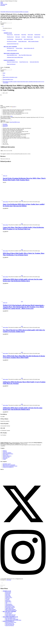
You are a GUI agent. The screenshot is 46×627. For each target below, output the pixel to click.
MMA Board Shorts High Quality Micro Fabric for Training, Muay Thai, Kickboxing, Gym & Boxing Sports (23, 254)
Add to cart (3, 120)
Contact (4, 459)
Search (2, 24)
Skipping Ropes (37, 36)
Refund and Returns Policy (8, 453)
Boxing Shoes (17, 34)
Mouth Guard (29, 36)
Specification (5, 125)
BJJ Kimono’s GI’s (10, 48)
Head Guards (30, 34)
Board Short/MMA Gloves (12, 55)
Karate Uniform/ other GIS (29, 48)
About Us (5, 450)
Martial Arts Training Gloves (12, 61)
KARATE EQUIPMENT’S (8, 467)
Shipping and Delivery (7, 455)
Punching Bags (37, 34)
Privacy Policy (5, 454)
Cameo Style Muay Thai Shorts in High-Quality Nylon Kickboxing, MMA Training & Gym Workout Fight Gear (23, 228)
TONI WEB (8, 579)
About (1, 3)
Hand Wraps (23, 34)
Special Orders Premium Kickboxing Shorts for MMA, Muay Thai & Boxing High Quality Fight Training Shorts (24, 179)
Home (1, 2)
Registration (2, 5)
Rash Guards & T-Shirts (28, 39)
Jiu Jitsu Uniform (19, 48)
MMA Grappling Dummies (33, 41)
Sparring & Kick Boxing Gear (12, 43)
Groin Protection (10, 39)
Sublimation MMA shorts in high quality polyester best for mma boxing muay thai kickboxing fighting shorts (22, 280)
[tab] (24, 124)
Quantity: (9, 118)
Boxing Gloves (10, 34)
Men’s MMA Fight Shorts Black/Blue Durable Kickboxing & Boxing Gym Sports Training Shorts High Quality (24, 356)
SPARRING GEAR (7, 463)
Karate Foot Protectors (11, 64)
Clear (11, 116)
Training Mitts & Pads (22, 41)
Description (5, 124)
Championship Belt (18, 39)
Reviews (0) (5, 126)
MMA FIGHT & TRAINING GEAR (10, 466)
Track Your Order (3, 4)
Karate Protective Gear (23, 61)
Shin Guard (17, 36)
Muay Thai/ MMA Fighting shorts (25, 55)
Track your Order (6, 456)
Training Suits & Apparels (12, 50)
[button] (8, 32)
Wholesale (5, 451)
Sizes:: (2, 116)
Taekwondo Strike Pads (34, 61)
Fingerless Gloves (10, 36)
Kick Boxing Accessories (12, 41)
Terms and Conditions (7, 452)
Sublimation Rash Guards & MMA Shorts (15, 57)
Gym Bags (23, 36)
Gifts (43, 36)
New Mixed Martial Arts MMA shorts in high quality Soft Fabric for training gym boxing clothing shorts (24, 330)
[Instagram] (23, 577)
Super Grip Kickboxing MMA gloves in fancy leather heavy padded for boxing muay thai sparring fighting (23, 205)
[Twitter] (23, 526)
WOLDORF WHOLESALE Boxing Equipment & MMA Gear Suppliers (14, 11)
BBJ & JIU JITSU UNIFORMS (9, 464)
